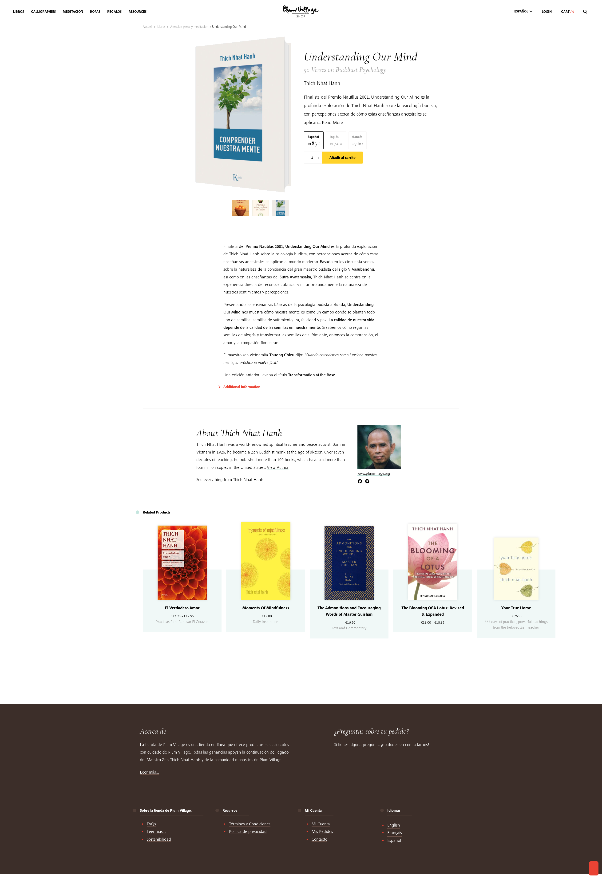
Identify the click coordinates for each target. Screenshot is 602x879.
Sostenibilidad (159, 839)
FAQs (151, 824)
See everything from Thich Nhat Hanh (229, 479)
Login (547, 11)
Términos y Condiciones (249, 824)
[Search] (586, 12)
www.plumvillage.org (373, 473)
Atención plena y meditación (189, 26)
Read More (332, 122)
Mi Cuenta (321, 824)
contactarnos (416, 744)
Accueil (147, 26)
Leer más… (149, 772)
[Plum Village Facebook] (359, 481)
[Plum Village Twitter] (367, 481)
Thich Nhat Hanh (322, 83)
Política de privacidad (248, 831)
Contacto (319, 839)
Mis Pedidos (322, 831)
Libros (161, 26)
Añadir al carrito (342, 157)
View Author (278, 467)
